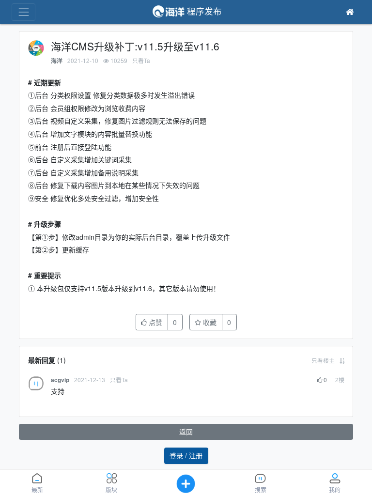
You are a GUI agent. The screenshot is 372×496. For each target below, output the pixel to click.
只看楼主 (323, 360)
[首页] (350, 12)
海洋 (56, 61)
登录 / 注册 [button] (186, 455)
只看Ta (141, 60)
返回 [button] (186, 431)
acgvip (60, 380)
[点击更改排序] (342, 360)
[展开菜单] (23, 11)
